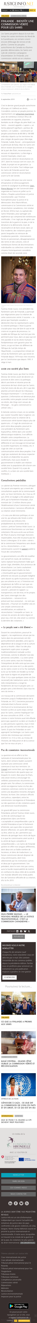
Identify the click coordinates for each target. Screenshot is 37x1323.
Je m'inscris (9, 977)
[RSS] (27, 1203)
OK (15, 1320)
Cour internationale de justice (13, 1257)
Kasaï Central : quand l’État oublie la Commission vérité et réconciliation (18, 1063)
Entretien (18, 1116)
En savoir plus (24, 1320)
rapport (25, 549)
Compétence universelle (11, 1280)
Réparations (6, 1285)
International (7, 1116)
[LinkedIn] (10, 1203)
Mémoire (5, 1288)
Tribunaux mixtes (8, 1274)
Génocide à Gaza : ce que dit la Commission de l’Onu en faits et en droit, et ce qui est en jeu (18, 1105)
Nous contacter (18, 1194)
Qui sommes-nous (18, 1188)
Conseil (4, 770)
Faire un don (19, 1181)
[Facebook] (16, 1203)
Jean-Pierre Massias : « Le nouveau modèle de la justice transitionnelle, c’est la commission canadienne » (17, 917)
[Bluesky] (21, 1203)
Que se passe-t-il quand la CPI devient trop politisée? (16, 1120)
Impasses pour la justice (11, 1297)
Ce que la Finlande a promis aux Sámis (16, 1022)
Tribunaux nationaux (9, 1277)
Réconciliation (7, 1291)
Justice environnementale (12, 1294)
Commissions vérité (18, 16)
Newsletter (18, 1175)
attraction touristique (25, 114)
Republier (18, 937)
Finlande (5, 16)
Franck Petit (7, 94)
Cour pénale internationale (12, 1260)
